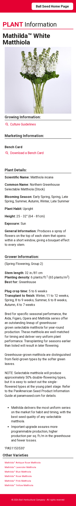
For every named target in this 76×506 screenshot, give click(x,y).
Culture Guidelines (22, 124)
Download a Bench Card (26, 153)
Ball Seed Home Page (52, 6)
